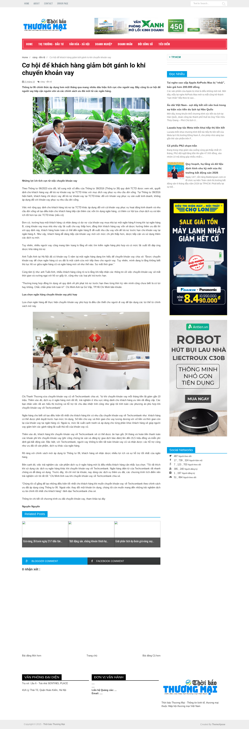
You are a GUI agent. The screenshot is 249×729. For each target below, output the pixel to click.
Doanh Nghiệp (103, 44)
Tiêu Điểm (164, 44)
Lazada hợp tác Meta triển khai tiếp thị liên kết (196, 127)
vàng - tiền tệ (46, 82)
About (37, 3)
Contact (48, 3)
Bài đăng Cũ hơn (151, 655)
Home (26, 3)
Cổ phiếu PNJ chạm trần (182, 145)
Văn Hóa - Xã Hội (79, 44)
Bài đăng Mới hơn (31, 655)
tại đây (101, 498)
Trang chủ (92, 655)
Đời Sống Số (145, 44)
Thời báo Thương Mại (54, 724)
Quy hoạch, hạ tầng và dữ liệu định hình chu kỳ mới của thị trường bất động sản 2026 (204, 168)
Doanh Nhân (125, 44)
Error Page (62, 3)
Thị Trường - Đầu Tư (51, 44)
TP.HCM (176, 57)
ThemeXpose (218, 724)
